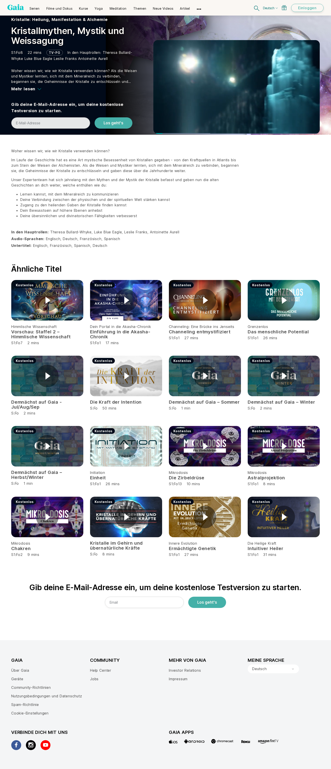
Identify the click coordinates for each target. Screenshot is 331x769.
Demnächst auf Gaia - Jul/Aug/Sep (36, 404)
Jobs (94, 679)
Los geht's (113, 123)
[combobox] (273, 668)
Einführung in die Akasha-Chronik (120, 334)
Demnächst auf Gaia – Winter (281, 402)
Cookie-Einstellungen (30, 713)
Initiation (97, 472)
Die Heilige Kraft (262, 543)
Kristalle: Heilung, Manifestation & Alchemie (59, 19)
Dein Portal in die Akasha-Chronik (120, 326)
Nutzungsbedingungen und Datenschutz (46, 696)
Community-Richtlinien (31, 687)
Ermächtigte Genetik (192, 548)
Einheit (98, 477)
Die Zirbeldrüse (186, 477)
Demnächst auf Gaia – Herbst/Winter (36, 475)
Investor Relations (185, 670)
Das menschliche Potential (278, 331)
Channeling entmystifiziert (200, 331)
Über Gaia (20, 670)
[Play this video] (47, 300)
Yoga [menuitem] (99, 8)
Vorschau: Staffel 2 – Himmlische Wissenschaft (41, 334)
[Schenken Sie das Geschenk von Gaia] (284, 7)
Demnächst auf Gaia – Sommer (204, 402)
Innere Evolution (183, 543)
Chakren (21, 548)
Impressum (178, 679)
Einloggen (307, 8)
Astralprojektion (266, 477)
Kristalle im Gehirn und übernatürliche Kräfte (116, 545)
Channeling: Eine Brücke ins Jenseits (201, 326)
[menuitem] (34, 7)
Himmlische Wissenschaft (34, 326)
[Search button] (257, 8)
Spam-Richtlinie (25, 704)
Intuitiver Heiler (265, 548)
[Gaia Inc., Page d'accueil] (15, 7)
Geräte (17, 679)
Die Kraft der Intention (116, 402)
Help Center (100, 670)
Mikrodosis (178, 472)
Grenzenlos (258, 326)
